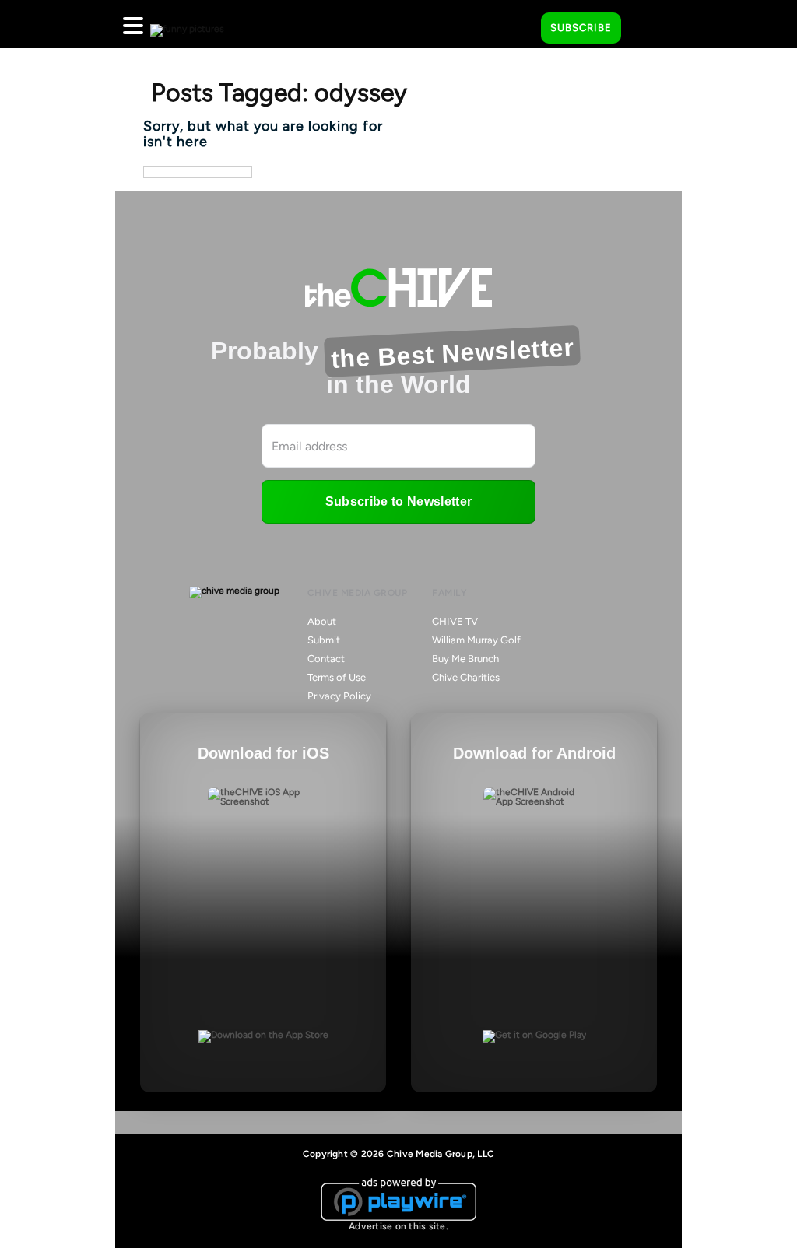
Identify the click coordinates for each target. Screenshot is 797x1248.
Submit (323, 640)
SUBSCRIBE (581, 27)
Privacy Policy (339, 696)
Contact (326, 658)
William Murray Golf (476, 640)
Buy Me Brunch (465, 658)
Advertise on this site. (398, 1226)
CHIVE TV (455, 621)
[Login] (647, 29)
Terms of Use (336, 677)
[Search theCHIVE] (517, 24)
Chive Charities (466, 677)
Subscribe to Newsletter (398, 501)
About (321, 621)
